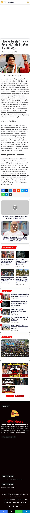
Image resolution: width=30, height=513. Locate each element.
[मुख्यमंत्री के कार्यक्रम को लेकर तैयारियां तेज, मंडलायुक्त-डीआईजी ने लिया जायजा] (5, 327)
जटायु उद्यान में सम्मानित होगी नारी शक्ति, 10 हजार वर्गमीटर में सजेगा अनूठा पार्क (21, 280)
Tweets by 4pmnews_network (15, 479)
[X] (6, 190)
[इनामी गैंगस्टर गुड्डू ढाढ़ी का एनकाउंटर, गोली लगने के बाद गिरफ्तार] (7, 272)
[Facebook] (3, 190)
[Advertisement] (15, 22)
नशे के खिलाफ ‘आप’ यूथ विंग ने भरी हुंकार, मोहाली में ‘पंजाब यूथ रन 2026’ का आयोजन (15, 354)
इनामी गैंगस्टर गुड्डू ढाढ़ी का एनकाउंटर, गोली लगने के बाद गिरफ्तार (7, 279)
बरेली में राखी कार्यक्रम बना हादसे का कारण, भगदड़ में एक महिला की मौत (7, 261)
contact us (23, 502)
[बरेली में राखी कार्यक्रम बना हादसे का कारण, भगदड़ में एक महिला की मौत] (7, 254)
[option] (15, 348)
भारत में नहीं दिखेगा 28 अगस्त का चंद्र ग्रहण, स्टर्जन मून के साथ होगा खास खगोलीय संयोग (22, 262)
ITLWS (18, 497)
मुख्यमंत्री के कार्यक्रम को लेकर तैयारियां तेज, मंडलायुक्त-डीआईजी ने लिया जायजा (19, 326)
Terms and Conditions (21, 499)
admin (4, 51)
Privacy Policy (11, 499)
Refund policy (16, 502)
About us (5, 499)
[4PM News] (7, 2)
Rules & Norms (8, 502)
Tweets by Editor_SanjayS (7, 487)
